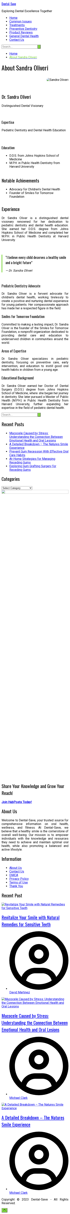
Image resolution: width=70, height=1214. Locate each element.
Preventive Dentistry (23, 29)
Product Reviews (21, 32)
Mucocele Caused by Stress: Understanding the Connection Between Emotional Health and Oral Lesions (36, 436)
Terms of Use (18, 882)
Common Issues (20, 21)
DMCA (13, 875)
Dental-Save (9, 4)
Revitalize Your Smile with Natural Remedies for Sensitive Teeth (31, 921)
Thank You (16, 886)
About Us (15, 868)
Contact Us (16, 40)
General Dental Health (24, 36)
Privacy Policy (19, 879)
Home (13, 18)
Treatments (17, 25)
